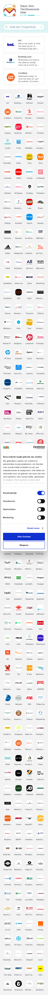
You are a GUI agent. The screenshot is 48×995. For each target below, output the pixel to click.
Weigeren (24, 545)
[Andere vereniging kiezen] (5, 15)
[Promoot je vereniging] (14, 15)
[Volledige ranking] (14, 6)
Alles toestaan (24, 536)
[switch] (41, 501)
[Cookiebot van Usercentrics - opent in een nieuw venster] (34, 447)
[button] (24, 44)
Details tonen (33, 528)
